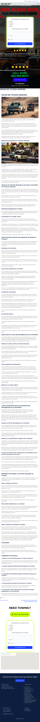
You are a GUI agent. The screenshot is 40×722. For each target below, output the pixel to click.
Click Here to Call (20, 79)
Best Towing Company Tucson (8, 688)
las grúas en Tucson (14, 123)
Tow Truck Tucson (5, 685)
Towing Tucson (10, 169)
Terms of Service (27, 710)
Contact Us (20, 680)
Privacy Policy (27, 709)
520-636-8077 (35, 1)
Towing (2, 597)
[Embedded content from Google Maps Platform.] (20, 661)
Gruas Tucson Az (4, 600)
